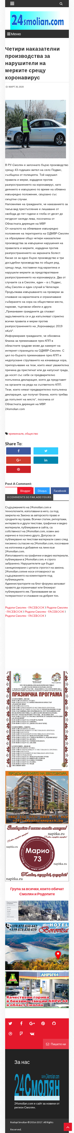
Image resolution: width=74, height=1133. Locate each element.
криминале (16, 433)
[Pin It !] (18, 469)
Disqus (42, 490)
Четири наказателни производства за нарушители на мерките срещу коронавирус (32, 63)
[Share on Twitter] (46, 451)
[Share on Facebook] (18, 451)
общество (31, 433)
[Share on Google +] (18, 460)
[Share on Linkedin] (46, 460)
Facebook (60, 490)
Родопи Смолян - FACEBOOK (24, 607)
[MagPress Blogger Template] (37, 20)
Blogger (25, 490)
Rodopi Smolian (18, 1122)
